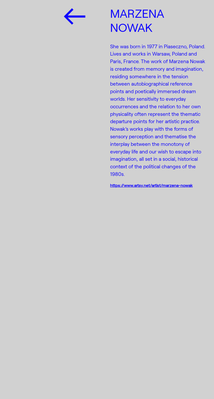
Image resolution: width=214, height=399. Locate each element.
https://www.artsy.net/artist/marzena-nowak (151, 185)
